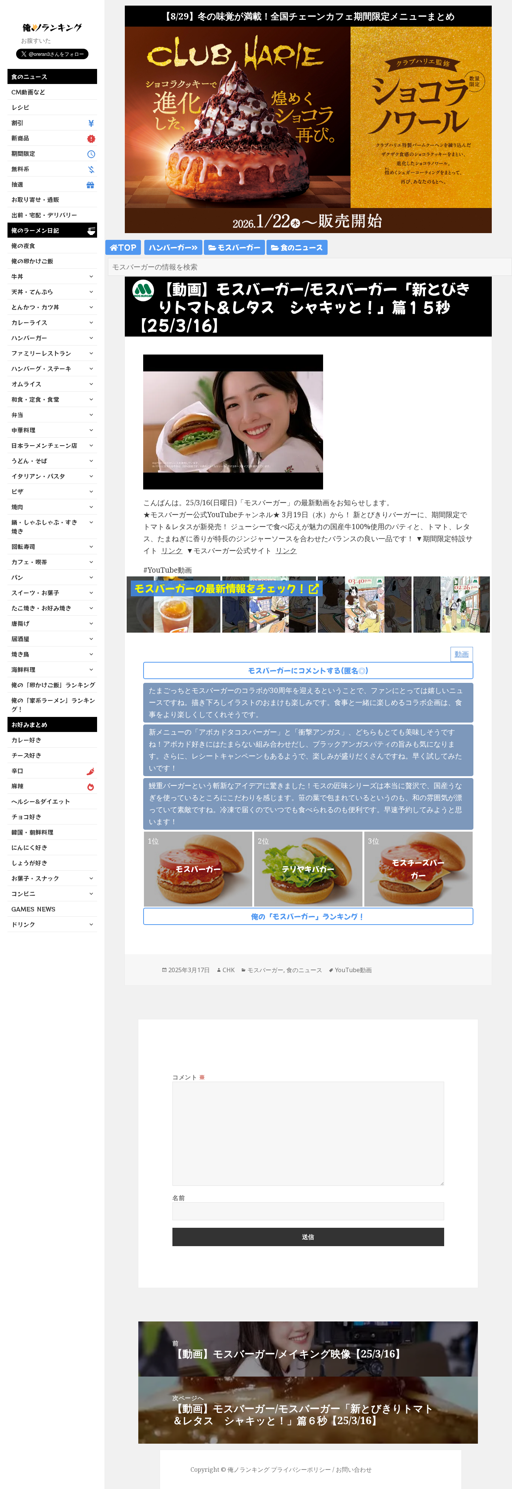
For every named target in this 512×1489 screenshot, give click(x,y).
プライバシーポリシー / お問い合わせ (321, 1469)
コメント (188, 1077)
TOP (127, 247)
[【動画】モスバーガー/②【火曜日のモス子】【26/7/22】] (269, 604)
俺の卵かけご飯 (32, 260)
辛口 (17, 770)
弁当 (17, 414)
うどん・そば (29, 460)
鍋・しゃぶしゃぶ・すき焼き (44, 527)
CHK (229, 970)
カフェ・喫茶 (29, 561)
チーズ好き (26, 755)
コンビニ (23, 893)
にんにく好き (29, 847)
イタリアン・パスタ (38, 475)
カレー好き (26, 739)
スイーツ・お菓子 (35, 592)
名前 (178, 1198)
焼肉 (17, 506)
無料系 (20, 168)
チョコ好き (26, 816)
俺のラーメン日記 (35, 230)
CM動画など (28, 91)
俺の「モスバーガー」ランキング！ (308, 916)
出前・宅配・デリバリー (44, 214)
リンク (172, 550)
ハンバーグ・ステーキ (41, 368)
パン (17, 577)
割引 (17, 122)
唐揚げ (20, 623)
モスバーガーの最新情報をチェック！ (222, 588)
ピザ (17, 491)
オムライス (26, 383)
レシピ (20, 107)
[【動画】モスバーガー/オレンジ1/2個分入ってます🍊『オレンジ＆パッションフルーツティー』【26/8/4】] (173, 604)
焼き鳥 (20, 653)
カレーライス (29, 322)
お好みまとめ (29, 724)
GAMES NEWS (33, 908)
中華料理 (23, 429)
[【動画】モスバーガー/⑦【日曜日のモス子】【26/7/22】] (365, 604)
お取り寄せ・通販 (35, 199)
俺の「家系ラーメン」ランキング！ (53, 705)
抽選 (17, 184)
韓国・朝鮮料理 (32, 832)
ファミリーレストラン (41, 353)
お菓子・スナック (35, 878)
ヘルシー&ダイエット (40, 801)
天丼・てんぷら (32, 291)
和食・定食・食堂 (35, 399)
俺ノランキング (248, 1469)
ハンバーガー (29, 337)
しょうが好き (29, 862)
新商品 (20, 137)
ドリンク (23, 924)
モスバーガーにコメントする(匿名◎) (308, 670)
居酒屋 (20, 638)
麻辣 (17, 785)
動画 (462, 654)
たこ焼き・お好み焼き (41, 607)
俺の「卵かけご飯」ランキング (53, 684)
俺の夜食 (23, 245)
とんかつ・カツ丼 (35, 306)
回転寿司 (23, 546)
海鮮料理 (23, 669)
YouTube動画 (353, 970)
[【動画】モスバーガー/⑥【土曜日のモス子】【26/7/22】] (460, 604)
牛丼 (17, 276)
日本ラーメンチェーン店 (44, 445)
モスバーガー (238, 247)
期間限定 (23, 153)
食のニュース (29, 76)
